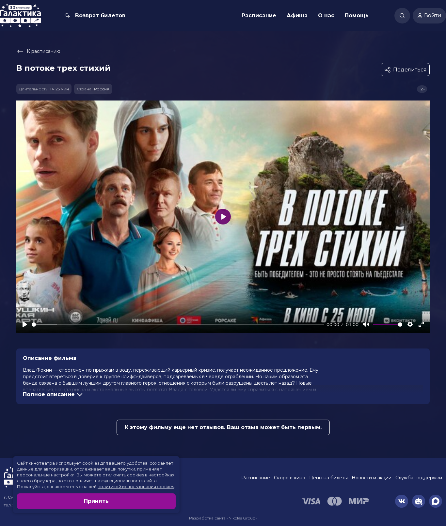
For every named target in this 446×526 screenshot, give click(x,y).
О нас (326, 15)
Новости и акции (371, 478)
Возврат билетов (100, 15)
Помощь (357, 15)
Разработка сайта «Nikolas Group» (223, 518)
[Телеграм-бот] (418, 501)
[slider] (178, 324)
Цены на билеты (328, 478)
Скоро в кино (289, 478)
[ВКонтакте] (401, 501)
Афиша (297, 15)
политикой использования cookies (136, 486)
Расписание (259, 15)
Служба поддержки (418, 478)
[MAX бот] (435, 501)
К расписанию (43, 51)
